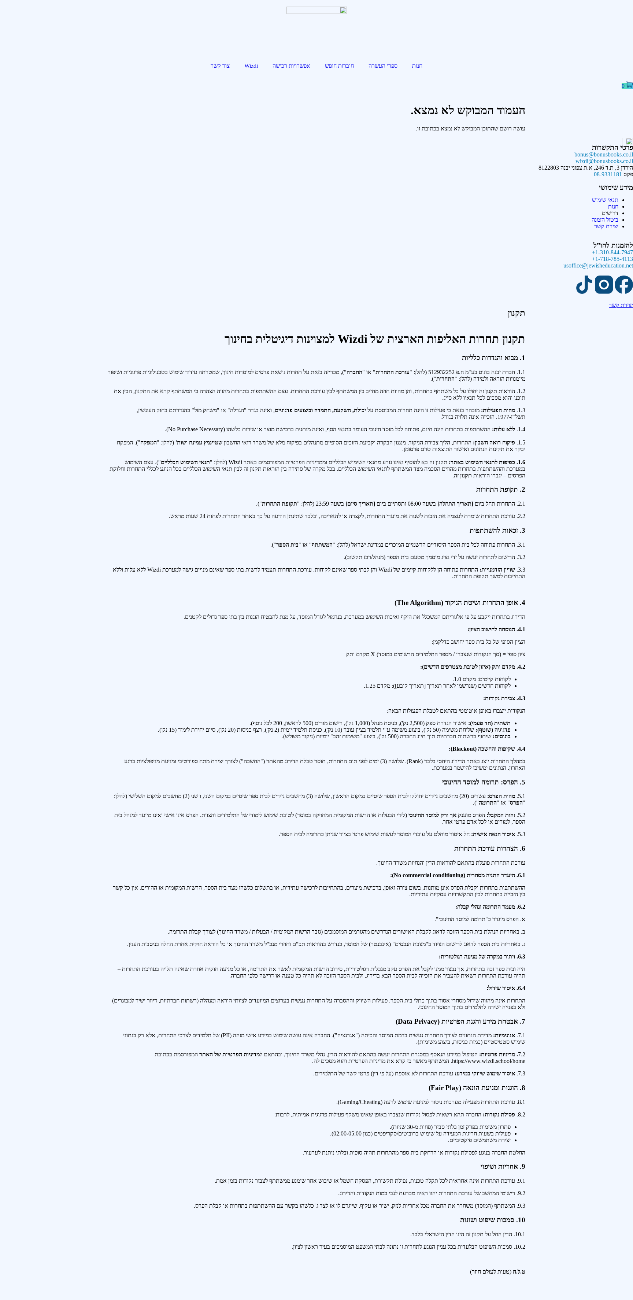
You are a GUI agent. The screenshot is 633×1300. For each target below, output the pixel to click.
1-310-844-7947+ (612, 252)
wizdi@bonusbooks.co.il (604, 161)
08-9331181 (608, 174)
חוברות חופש (339, 66)
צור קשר (220, 66)
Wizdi (251, 66)
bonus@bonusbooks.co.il (603, 154)
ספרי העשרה (383, 66)
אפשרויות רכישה (291, 66)
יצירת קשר (621, 305)
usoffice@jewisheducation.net (598, 265)
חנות (417, 66)
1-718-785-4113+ (612, 259)
